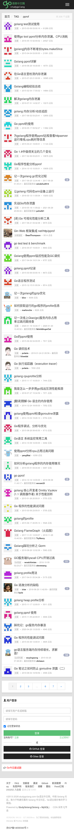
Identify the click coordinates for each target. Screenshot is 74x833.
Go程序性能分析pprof (27, 164)
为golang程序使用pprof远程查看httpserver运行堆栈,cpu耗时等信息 (41, 137)
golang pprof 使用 (25, 612)
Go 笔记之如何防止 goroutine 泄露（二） (40, 668)
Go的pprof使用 (23, 336)
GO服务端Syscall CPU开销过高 (34, 558)
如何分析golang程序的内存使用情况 (37, 463)
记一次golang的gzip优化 (29, 293)
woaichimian (30, 562)
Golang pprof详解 (25, 61)
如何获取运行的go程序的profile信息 (37, 306)
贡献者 (26, 783)
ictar (24, 589)
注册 (16, 737)
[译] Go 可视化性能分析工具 (31, 218)
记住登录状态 (13, 725)
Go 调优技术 (22, 348)
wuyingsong (32, 657)
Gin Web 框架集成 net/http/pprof (34, 231)
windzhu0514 (42, 183)
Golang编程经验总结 (27, 86)
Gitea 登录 (38, 756)
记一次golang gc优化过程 (30, 176)
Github (44, 783)
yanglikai (26, 455)
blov (24, 297)
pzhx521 (40, 210)
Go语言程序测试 (24, 281)
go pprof (19, 475)
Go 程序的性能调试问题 (29, 506)
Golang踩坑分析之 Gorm (29, 546)
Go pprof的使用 (24, 124)
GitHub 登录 (38, 748)
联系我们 (29, 786)
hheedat (24, 356)
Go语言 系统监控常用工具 (30, 438)
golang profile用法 (25, 573)
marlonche (27, 310)
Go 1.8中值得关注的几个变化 (32, 151)
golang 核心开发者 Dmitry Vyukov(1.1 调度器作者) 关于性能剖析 (35, 492)
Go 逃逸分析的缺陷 (26, 585)
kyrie (20, 592)
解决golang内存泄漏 (27, 99)
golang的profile (24, 518)
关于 (8, 783)
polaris (25, 353)
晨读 (35, 783)
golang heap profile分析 (29, 600)
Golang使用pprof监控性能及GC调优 (37, 256)
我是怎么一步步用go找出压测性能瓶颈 (38, 388)
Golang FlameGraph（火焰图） (34, 530)
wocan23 (40, 483)
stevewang (41, 565)
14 (66, 655)
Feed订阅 (59, 786)
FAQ (17, 783)
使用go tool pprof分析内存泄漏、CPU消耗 (41, 36)
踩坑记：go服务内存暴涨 (30, 625)
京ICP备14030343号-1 (17, 827)
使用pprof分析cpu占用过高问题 (34, 451)
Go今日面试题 (14, 767)
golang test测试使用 (27, 24)
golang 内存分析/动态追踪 (30, 111)
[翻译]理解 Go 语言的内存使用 (33, 401)
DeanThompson (33, 235)
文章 (16, 28)
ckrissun (40, 660)
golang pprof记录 (25, 268)
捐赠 (40, 786)
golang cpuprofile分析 (28, 376)
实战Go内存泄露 (24, 203)
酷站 (48, 786)
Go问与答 (19, 658)
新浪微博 (56, 783)
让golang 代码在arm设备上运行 (34, 191)
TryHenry (40, 538)
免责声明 (17, 786)
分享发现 (18, 235)
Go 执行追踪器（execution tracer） (36, 363)
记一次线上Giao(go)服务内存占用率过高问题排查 (35, 320)
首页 (7, 16)
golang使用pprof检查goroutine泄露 (36, 413)
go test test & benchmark (29, 243)
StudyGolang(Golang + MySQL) (33, 807)
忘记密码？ (65, 737)
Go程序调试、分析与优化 (30, 426)
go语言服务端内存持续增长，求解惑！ (35, 651)
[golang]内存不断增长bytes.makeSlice (38, 49)
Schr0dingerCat (43, 329)
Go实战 (18, 562)
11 (66, 561)
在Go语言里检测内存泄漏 (30, 74)
